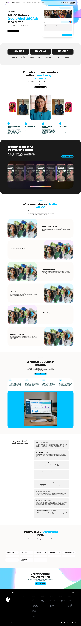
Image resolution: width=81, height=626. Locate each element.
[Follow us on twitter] (67, 622)
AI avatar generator (42, 454)
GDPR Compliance (70, 609)
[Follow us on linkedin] (70, 622)
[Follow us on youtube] (64, 622)
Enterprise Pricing (61, 599)
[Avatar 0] (47, 14)
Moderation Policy (70, 607)
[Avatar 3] (68, 14)
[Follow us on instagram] (73, 622)
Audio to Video (34, 612)
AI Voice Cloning (34, 607)
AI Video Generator (34, 605)
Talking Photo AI (34, 599)
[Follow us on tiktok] (75, 622)
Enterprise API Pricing (62, 600)
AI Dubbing (33, 616)
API (32, 600)
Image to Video (34, 611)
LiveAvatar (33, 604)
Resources (29, 2)
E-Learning (42, 599)
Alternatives (69, 600)
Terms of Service (70, 606)
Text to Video (34, 610)
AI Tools (33, 615)
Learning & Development (44, 601)
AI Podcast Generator (35, 609)
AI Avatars (12, 11)
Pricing (43, 2)
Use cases (18, 2)
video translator (43, 484)
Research (38, 2)
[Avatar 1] (54, 14)
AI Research (69, 601)
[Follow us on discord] (61, 622)
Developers (23, 2)
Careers (69, 599)
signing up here (59, 465)
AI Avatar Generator (35, 606)
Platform (13, 2)
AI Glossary (51, 609)
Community (51, 604)
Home (9, 11)
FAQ (50, 607)
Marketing (42, 600)
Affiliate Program (52, 600)
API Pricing (24, 599)
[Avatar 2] (61, 14)
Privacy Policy (70, 605)
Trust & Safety (70, 604)
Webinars (51, 601)
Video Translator (34, 601)
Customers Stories (52, 599)
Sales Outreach (43, 604)
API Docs (51, 606)
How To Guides (52, 605)
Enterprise (34, 2)
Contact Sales (61, 601)
